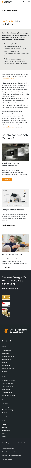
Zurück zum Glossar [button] (10, 10)
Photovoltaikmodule (8, 127)
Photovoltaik (10, 21)
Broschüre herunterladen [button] (10, 288)
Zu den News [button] (6, 267)
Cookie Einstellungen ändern (9, 451)
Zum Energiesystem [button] (8, 225)
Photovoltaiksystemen (8, 79)
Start (3, 21)
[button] (26, 2)
